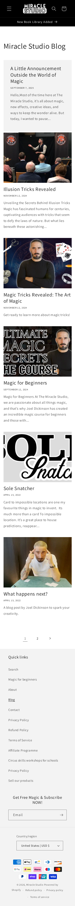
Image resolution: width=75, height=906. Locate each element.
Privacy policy (54, 890)
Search (13, 669)
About (12, 689)
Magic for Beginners (25, 383)
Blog (11, 699)
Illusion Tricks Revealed (30, 189)
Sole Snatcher (19, 488)
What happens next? (26, 594)
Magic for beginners (22, 679)
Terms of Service (20, 740)
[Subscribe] (61, 815)
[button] (9, 9)
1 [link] (25, 638)
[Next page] (50, 638)
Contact (14, 710)
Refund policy (33, 890)
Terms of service (39, 897)
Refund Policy (18, 730)
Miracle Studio (35, 884)
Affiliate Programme (23, 750)
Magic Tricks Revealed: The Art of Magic (37, 297)
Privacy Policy (18, 720)
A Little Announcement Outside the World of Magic (35, 75)
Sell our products (20, 780)
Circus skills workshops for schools (33, 760)
